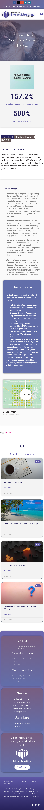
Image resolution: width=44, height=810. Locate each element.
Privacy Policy (7, 799)
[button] (41, 14)
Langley (33, 789)
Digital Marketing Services (21, 699)
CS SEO (9, 432)
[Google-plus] (22, 2)
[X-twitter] (18, 2)
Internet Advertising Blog (22, 723)
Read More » (8, 487)
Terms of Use (34, 796)
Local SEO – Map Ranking (21, 705)
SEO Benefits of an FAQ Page (14, 565)
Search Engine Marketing (20, 712)
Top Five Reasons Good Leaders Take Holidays (21, 524)
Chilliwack (32, 791)
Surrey (27, 791)
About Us (17, 726)
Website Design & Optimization (22, 708)
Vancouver (6, 791)
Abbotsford (28, 789)
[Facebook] (14, 2)
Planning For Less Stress (13, 482)
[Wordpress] (25, 2)
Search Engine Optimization (21, 702)
